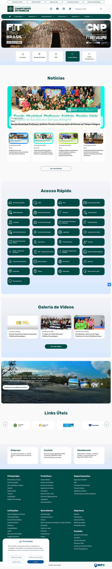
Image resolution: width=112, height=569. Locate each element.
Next (102, 384)
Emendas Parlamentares (82, 485)
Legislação (44, 499)
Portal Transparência (81, 549)
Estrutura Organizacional (49, 496)
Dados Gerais (11, 491)
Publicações (78, 517)
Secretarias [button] (62, 16)
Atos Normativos (46, 502)
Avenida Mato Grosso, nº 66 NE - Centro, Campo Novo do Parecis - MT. (21, 455)
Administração (45, 514)
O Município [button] (18, 16)
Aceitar (36, 562)
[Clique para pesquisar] (101, 9)
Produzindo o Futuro (14, 480)
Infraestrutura (45, 534)
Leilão (9, 531)
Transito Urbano (79, 488)
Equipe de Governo (47, 485)
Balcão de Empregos (14, 499)
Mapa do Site (54, 2)
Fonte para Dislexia (73, 2)
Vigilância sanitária (80, 491)
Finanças (44, 531)
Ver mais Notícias (56, 168)
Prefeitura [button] (32, 16)
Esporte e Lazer (46, 528)
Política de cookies (16, 557)
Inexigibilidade (12, 528)
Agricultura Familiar (80, 480)
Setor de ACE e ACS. (47, 494)
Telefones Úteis (79, 543)
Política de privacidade (35, 557)
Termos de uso (16, 562)
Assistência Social (46, 517)
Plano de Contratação (14, 534)
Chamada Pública (13, 517)
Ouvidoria (77, 537)
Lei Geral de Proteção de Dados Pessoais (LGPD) (30, 550)
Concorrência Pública (14, 520)
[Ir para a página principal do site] (22, 9)
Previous (65, 384)
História (9, 488)
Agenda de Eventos (47, 488)
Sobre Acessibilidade (94, 2)
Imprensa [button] (75, 16)
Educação (44, 525)
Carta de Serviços (79, 540)
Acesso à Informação (81, 535)
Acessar (59, 457)
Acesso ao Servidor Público (83, 546)
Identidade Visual (79, 525)
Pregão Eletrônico (13, 536)
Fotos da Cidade (12, 482)
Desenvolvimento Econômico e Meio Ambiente (56, 522)
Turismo (10, 494)
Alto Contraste (36, 2)
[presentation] (5, 424)
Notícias (76, 514)
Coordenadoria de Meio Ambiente (85, 494)
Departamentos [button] (46, 16)
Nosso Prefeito (45, 480)
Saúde (43, 536)
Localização (11, 496)
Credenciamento (12, 522)
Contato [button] (87, 16)
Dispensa (10, 525)
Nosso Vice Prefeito (47, 482)
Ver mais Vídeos (56, 346)
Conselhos (44, 491)
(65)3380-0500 (60, 454)
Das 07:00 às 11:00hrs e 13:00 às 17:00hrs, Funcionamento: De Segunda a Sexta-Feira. (87, 455)
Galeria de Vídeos (79, 522)
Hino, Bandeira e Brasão (15, 485)
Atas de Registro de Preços (16, 514)
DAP (75, 482)
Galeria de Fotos (79, 520)
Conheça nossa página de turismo (15, 387)
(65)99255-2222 (56, 455)
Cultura (43, 520)
